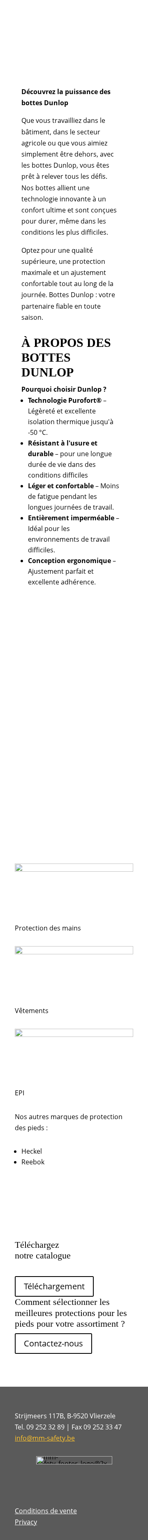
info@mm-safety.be (45, 1438)
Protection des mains (48, 928)
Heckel (31, 1151)
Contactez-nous (53, 1343)
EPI (19, 1092)
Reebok (32, 1161)
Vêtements (32, 1010)
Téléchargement (54, 1286)
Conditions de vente (46, 1510)
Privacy (26, 1521)
